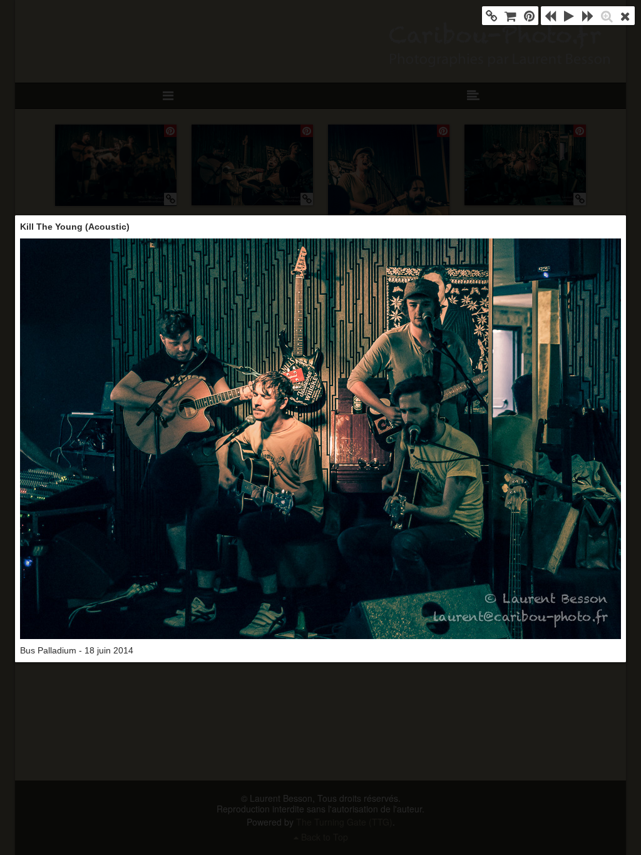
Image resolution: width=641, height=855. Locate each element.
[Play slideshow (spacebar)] (569, 15)
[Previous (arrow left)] (550, 15)
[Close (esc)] (625, 15)
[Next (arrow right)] (587, 15)
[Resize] (606, 15)
